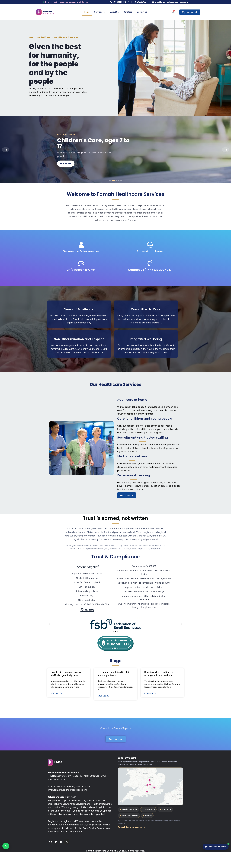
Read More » (56, 693)
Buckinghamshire (129, 809)
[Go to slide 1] (110, 180)
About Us (114, 12)
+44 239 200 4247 (121, 2)
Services (98, 12)
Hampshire (166, 809)
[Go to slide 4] (118, 180)
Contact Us (142, 12)
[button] (49, 624)
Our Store (127, 12)
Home (87, 12)
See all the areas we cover (132, 827)
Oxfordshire (149, 809)
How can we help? (217, 846)
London (148, 815)
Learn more (65, 160)
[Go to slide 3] (115, 180)
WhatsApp (141, 2)
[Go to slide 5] (121, 180)
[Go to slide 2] (112, 180)
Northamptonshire (130, 815)
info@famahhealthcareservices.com (171, 2)
